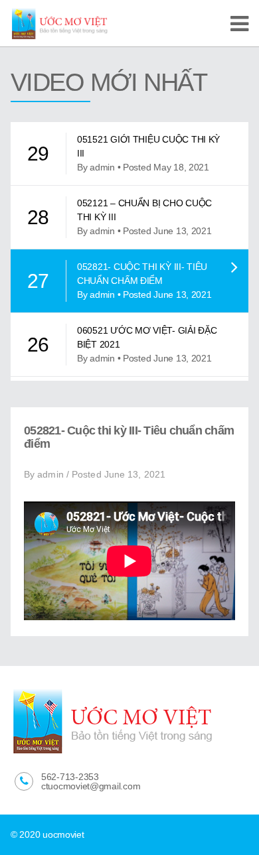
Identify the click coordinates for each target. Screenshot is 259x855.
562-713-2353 (70, 776)
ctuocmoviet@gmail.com (90, 786)
